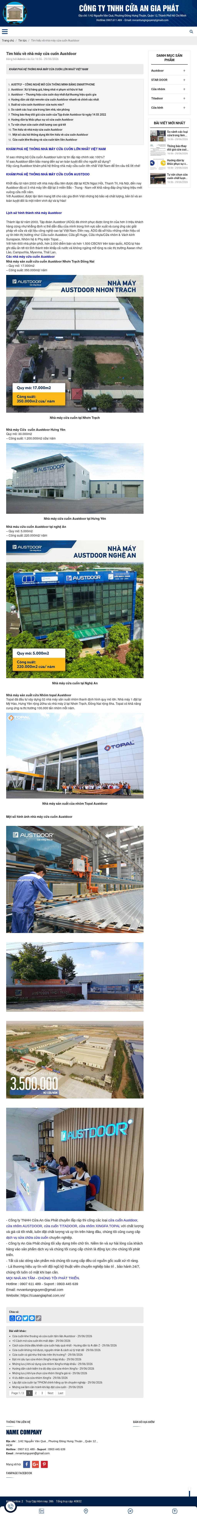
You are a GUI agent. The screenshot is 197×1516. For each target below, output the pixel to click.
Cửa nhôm (158, 89)
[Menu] (5, 31)
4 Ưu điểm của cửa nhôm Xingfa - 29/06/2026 (40, 1377)
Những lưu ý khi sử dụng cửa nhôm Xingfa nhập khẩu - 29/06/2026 (52, 1364)
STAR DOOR (159, 80)
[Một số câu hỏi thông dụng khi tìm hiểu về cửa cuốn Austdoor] (158, 178)
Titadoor (157, 98)
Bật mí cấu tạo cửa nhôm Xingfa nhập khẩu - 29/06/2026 (46, 1359)
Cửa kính (157, 107)
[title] (41, 1511)
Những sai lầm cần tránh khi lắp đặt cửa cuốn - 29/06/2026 (47, 1387)
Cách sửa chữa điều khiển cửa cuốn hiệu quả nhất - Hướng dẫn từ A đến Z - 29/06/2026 (64, 1345)
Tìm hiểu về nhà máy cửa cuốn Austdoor (177, 162)
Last (60, 1393)
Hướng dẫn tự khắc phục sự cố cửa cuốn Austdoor (177, 133)
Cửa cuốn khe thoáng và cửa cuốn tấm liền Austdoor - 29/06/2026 (52, 1336)
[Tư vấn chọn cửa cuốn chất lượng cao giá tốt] (158, 150)
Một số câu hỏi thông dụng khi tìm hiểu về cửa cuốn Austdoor (176, 176)
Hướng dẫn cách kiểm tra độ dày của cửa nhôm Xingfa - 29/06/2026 (53, 1368)
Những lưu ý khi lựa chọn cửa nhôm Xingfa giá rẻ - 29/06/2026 (49, 1373)
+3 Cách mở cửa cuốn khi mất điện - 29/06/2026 (41, 1340)
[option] (169, 136)
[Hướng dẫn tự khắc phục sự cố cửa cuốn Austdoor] (158, 135)
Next (50, 1393)
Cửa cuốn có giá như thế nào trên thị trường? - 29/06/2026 (47, 1354)
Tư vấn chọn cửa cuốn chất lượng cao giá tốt (177, 148)
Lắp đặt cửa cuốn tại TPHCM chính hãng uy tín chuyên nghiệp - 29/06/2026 (57, 1382)
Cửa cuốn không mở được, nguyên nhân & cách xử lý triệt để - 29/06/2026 (56, 1350)
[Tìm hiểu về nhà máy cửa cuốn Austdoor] (158, 164)
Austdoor (157, 70)
